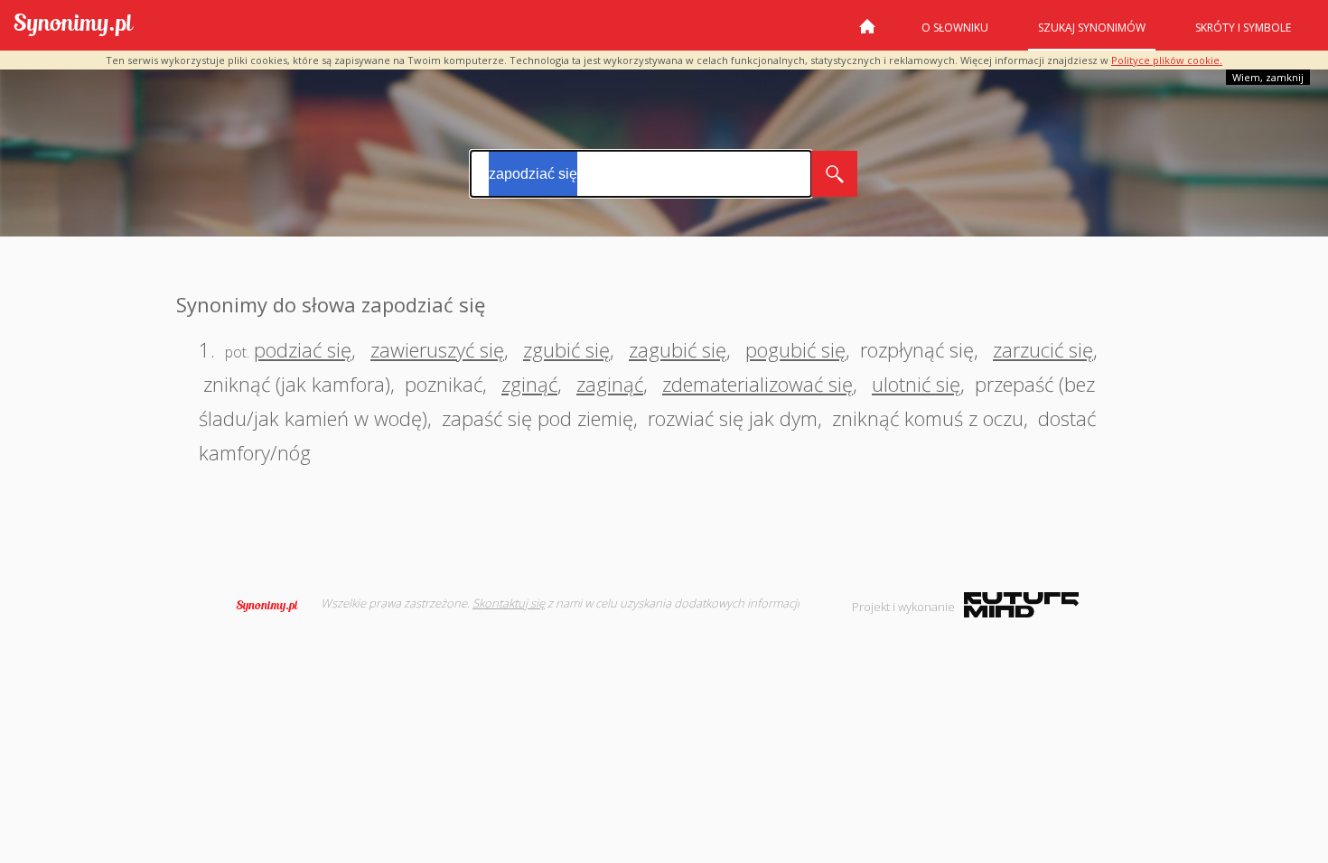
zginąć (529, 383)
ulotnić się (916, 383)
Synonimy (273, 606)
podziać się (302, 349)
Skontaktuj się (508, 603)
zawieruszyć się (437, 349)
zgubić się (566, 349)
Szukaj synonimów (1092, 27)
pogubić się (795, 349)
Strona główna (867, 33)
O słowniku (954, 27)
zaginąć (609, 383)
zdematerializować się (757, 383)
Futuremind (1021, 604)
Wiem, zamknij (1268, 77)
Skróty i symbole (1243, 27)
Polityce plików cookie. (1166, 60)
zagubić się (677, 349)
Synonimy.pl (74, 26)
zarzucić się (1043, 349)
